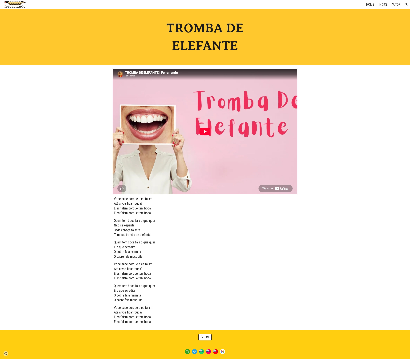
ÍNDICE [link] (382, 4)
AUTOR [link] (396, 4)
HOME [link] (370, 4)
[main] (205, 37)
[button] (406, 4)
